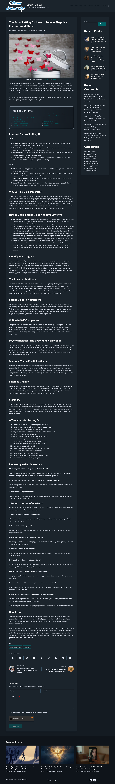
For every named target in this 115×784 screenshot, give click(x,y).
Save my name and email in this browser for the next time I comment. (29, 712)
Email (45, 691)
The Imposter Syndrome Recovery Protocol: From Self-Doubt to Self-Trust (98, 68)
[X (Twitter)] (20, 658)
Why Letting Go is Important (20, 116)
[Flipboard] (63, 658)
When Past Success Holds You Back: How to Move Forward (94, 118)
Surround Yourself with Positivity (52, 116)
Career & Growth (90, 152)
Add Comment (15, 697)
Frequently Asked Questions (51, 123)
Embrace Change (48, 118)
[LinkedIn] (34, 658)
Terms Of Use (51, 780)
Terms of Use (78, 6)
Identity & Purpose (90, 161)
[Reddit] (41, 658)
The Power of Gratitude (19, 121)
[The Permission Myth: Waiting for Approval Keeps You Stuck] (86, 76)
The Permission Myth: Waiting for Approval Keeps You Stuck (97, 76)
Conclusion (47, 125)
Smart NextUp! (34, 5)
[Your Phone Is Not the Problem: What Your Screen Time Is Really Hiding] (86, 57)
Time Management (90, 170)
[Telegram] (48, 658)
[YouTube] (91, 780)
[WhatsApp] (55, 658)
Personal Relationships (92, 163)
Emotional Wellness (90, 154)
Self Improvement (90, 168)
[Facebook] (12, 658)
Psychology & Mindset (91, 166)
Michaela (47, 79)
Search (86, 21)
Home (71, 6)
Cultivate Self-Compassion (20, 125)
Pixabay (55, 79)
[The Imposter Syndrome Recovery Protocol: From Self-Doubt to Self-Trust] (86, 67)
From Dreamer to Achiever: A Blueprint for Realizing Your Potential (95, 127)
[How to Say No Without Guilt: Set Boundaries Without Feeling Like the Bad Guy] (86, 39)
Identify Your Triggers (19, 119)
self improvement (15, 30)
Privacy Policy (88, 6)
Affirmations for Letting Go (51, 121)
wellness (24, 30)
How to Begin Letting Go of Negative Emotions (25, 118)
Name (12, 691)
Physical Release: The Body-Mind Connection (56, 114)
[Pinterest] (27, 658)
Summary (46, 119)
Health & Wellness (90, 159)
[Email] (70, 658)
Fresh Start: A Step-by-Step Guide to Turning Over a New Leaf (98, 49)
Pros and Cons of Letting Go (20, 114)
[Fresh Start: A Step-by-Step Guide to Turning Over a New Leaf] (86, 49)
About (97, 6)
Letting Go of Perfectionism (20, 123)
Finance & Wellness (90, 156)
